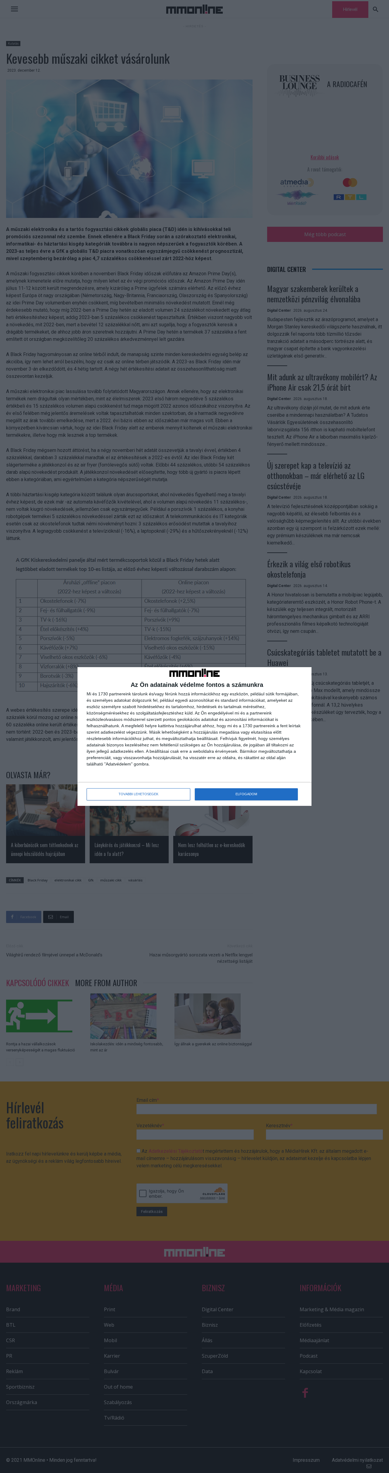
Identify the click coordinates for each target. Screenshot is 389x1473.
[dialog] (194, 736)
